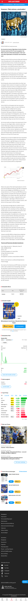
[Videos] (2, 599)
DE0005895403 (9, 339)
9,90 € (11, 481)
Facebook (6, 573)
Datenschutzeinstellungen (7, 525)
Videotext (3, 528)
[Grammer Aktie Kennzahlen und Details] (14, 359)
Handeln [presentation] (25, 581)
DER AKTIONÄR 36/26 (14, 485)
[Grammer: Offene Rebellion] (14, 435)
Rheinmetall (3, 406)
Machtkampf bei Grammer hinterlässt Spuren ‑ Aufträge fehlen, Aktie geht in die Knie (12, 458)
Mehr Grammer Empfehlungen (20, 462)
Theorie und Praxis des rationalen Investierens (12, 242)
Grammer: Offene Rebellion (7, 447)
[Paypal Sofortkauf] (17, 481)
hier (7, 261)
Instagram (6, 570)
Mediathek (3, 539)
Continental (3, 412)
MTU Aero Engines (4, 414)
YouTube (6, 568)
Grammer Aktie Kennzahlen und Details (9, 374)
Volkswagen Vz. (4, 404)
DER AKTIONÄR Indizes (6, 551)
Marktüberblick (4, 546)
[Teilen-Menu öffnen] (21, 599)
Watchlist (5, 342)
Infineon (3, 400)
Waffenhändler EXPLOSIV (15, 495)
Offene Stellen (4, 530)
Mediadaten (4, 514)
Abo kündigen (4, 532)
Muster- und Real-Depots (7, 549)
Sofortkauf (10, 326)
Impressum (3, 516)
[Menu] (26, 1)
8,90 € (11, 491)
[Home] (16, 599)
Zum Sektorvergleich (6, 386)
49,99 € (11, 502)
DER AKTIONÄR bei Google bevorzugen (9, 46)
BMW (2, 402)
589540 (2, 339)
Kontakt (6, 565)
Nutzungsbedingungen (6, 518)
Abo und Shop (4, 553)
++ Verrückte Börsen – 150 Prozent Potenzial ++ (14, 4)
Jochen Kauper (16, 42)
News (12, 398)
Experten (3, 544)
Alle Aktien (3, 537)
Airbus (2, 408)
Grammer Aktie (4, 338)
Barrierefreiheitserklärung (7, 523)
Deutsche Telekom (5, 416)
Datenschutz (4, 521)
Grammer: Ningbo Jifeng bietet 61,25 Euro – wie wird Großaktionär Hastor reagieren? (13, 452)
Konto (13, 330)
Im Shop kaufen (20, 326)
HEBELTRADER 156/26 (14, 474)
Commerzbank (4, 410)
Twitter (6, 576)
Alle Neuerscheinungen (23, 471)
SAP (2, 398)
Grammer (3, 39)
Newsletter (4, 542)
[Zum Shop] (7, 599)
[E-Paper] (11, 599)
